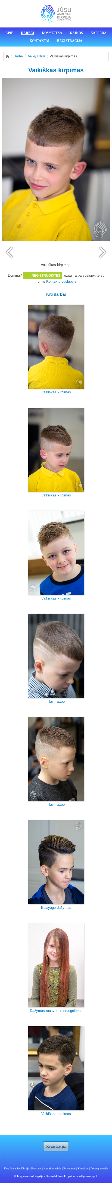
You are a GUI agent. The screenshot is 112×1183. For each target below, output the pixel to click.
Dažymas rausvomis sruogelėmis (56, 1011)
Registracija (69, 41)
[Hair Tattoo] (56, 656)
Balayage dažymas (56, 908)
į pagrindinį (7, 56)
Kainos (76, 33)
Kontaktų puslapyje (61, 281)
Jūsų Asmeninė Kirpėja (16, 1168)
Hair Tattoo (56, 701)
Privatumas (69, 1168)
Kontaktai (39, 41)
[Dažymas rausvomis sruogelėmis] (56, 965)
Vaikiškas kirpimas (56, 392)
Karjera (99, 33)
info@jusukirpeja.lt (87, 1176)
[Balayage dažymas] (56, 862)
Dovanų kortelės (99, 1168)
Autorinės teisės (52, 1168)
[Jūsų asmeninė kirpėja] (56, 14)
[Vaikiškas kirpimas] (56, 347)
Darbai (27, 33)
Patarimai (36, 1168)
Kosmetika (52, 33)
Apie (9, 33)
